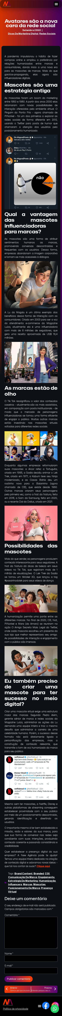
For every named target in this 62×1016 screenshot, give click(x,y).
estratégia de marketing (23, 881)
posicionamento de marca (24, 888)
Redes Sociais (47, 34)
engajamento (46, 877)
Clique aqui (43, 866)
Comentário (12, 915)
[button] (56, 4)
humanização (47, 881)
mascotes (39, 884)
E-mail (9, 966)
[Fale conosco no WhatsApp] (55, 1009)
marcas (27, 884)
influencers (15, 884)
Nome (9, 953)
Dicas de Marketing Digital (23, 34)
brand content (23, 873)
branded (39, 873)
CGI (47, 873)
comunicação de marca (22, 877)
